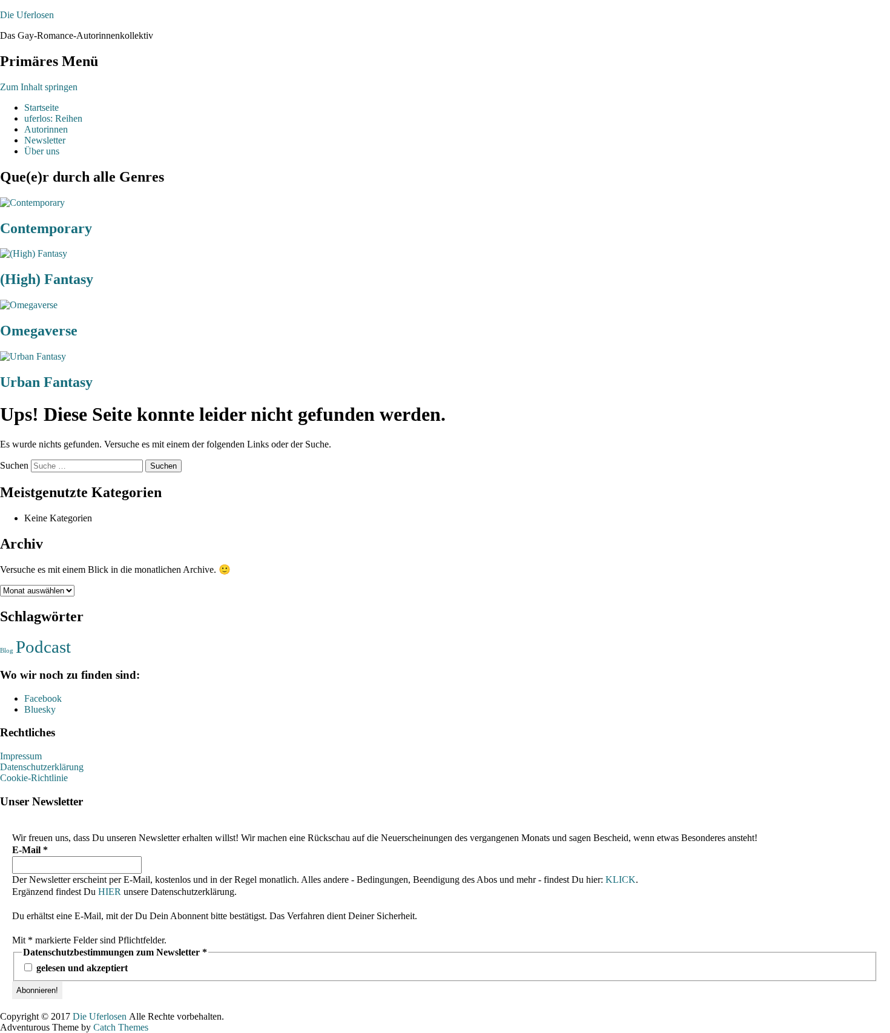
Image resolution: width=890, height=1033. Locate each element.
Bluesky (40, 709)
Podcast (43, 646)
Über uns (41, 151)
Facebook (43, 698)
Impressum (21, 756)
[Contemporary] (32, 202)
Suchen (14, 465)
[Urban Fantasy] (33, 356)
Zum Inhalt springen (38, 87)
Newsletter (44, 140)
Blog (6, 650)
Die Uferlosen (27, 15)
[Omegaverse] (29, 305)
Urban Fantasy (46, 382)
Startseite (41, 107)
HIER (109, 891)
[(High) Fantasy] (33, 253)
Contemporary (46, 228)
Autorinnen (46, 129)
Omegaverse (38, 330)
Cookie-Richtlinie (34, 778)
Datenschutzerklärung (42, 767)
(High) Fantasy (46, 279)
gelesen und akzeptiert (81, 968)
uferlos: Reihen (53, 118)
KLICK (620, 879)
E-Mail (30, 850)
